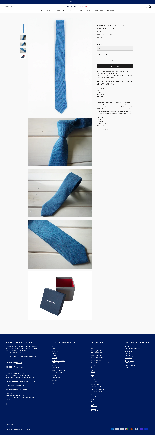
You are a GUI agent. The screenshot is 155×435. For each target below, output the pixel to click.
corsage (94, 395)
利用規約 (54, 380)
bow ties (94, 366)
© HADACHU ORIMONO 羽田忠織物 (18, 429)
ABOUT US (79, 11)
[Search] (146, 6)
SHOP (89, 11)
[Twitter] (105, 129)
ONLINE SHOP (46, 11)
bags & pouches (95, 380)
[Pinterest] (107, 129)
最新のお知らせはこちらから (77, 2)
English (7, 6)
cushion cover (96, 385)
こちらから (19, 363)
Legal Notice (133, 347)
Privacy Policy (131, 352)
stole (93, 376)
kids (93, 371)
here (24, 385)
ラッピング (100, 44)
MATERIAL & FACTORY (63, 11)
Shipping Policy (129, 362)
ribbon (93, 400)
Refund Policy (129, 357)
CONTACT (110, 11)
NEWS (54, 347)
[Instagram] (6, 404)
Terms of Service (130, 366)
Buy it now (115, 66)
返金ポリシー (56, 383)
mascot (94, 405)
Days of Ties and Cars (59, 371)
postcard (94, 410)
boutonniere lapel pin (98, 390)
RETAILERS (99, 11)
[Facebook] (103, 129)
